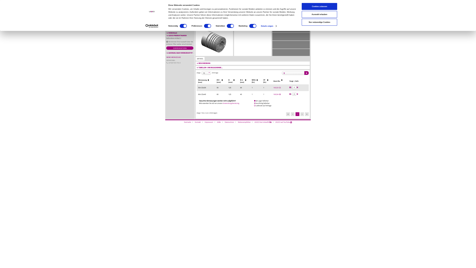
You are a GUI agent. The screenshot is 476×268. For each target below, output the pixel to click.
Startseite (187, 122)
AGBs (219, 122)
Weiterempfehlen (244, 122)
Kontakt (198, 122)
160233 (276, 87)
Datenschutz (229, 122)
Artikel (199, 59)
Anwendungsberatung (231, 103)
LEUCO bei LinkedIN (262, 122)
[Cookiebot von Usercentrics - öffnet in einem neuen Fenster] (152, 26)
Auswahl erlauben (319, 14)
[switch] (207, 26)
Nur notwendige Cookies (319, 22)
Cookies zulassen (319, 6)
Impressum (209, 122)
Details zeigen (267, 26)
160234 (276, 94)
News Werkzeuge (173, 57)
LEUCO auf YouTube (282, 122)
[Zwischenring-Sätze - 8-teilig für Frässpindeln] (214, 42)
